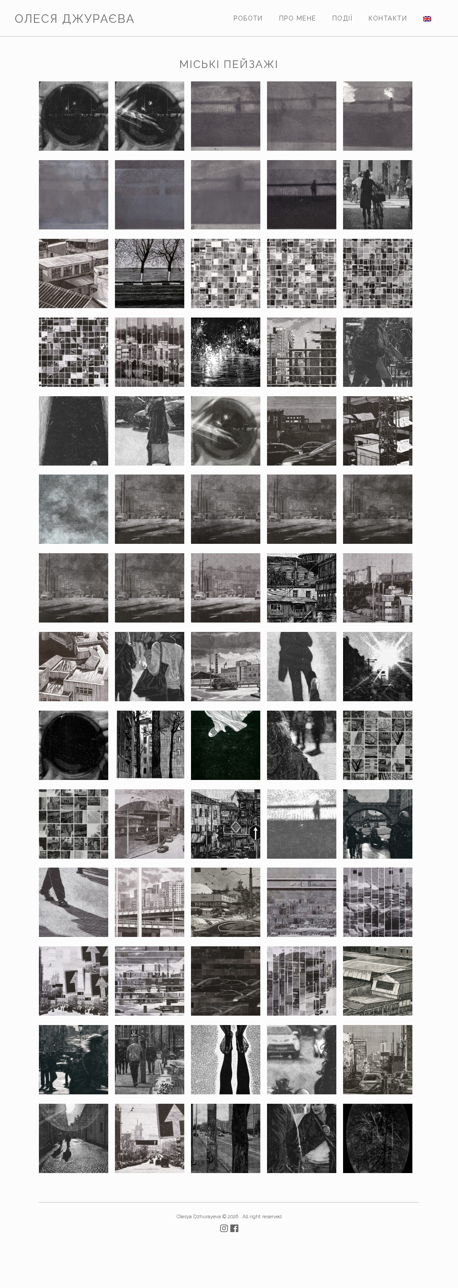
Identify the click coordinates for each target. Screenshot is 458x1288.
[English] (427, 18)
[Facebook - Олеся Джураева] (234, 1228)
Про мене (297, 18)
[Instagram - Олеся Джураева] (225, 1228)
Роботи (248, 18)
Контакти (388, 18)
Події (342, 18)
